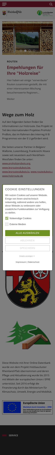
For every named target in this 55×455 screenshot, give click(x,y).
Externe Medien (18, 224)
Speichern (27, 248)
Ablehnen (27, 240)
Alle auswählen (27, 233)
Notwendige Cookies (20, 218)
